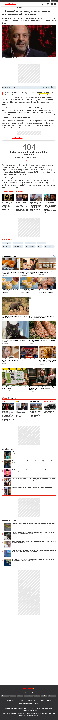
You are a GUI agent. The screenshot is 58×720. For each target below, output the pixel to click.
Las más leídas (7, 449)
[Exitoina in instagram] (48, 4)
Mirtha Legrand (6, 243)
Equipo (49, 700)
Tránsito (37, 703)
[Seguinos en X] (55, 4)
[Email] (55, 88)
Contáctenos (32, 700)
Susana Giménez (18, 243)
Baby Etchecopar (30, 243)
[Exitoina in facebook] (52, 4)
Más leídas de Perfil (9, 521)
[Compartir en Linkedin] (52, 87)
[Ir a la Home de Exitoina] (12, 4)
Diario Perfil (5, 696)
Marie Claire (28, 696)
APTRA (39, 246)
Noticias (20, 696)
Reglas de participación (25, 703)
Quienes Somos (21, 700)
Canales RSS (10, 700)
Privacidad (41, 700)
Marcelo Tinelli (41, 243)
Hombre (44, 696)
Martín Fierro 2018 (49, 246)
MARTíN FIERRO (6, 8)
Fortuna (37, 696)
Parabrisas (52, 696)
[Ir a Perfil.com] (53, 1)
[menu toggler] (3, 4)
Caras (13, 696)
